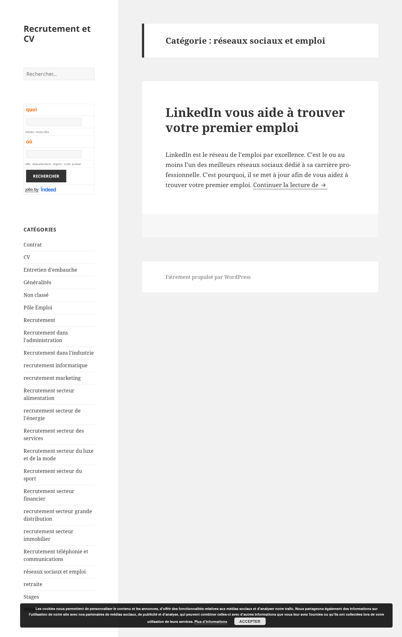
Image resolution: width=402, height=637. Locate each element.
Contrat (33, 244)
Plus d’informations (210, 621)
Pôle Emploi (38, 307)
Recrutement (39, 320)
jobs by (32, 189)
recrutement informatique (56, 365)
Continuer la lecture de (290, 185)
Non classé (36, 294)
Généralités (37, 282)
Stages (31, 596)
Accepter (249, 621)
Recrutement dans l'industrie (59, 352)
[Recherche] (48, 189)
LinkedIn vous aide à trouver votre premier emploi (255, 120)
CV (27, 257)
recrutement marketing (52, 377)
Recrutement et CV (57, 33)
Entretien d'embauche (50, 269)
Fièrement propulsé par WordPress (208, 277)
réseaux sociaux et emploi (55, 571)
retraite (33, 584)
